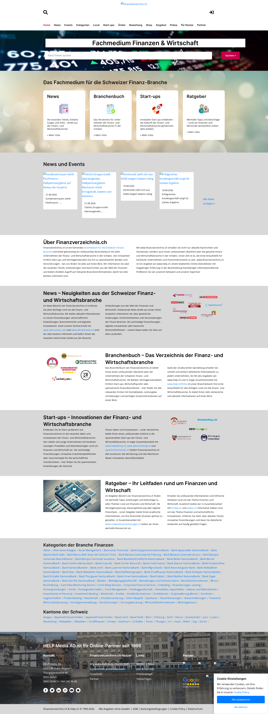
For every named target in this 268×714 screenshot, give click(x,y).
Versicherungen (108, 602)
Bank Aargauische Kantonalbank (150, 550)
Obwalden (80, 621)
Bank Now (68, 572)
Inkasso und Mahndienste (202, 589)
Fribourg (159, 617)
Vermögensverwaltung (83, 602)
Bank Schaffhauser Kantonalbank (163, 572)
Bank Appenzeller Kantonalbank (189, 550)
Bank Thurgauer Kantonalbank (97, 576)
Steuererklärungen (195, 598)
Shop (149, 25)
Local (96, 25)
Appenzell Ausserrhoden (68, 617)
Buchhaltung (50, 585)
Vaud (177, 621)
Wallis (186, 621)
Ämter (121, 25)
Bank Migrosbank (152, 567)
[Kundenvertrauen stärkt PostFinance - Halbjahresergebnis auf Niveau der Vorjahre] (60, 180)
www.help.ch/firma (177, 383)
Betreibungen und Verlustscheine (159, 580)
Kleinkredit (107, 593)
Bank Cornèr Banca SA (128, 563)
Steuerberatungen (171, 598)
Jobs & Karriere (145, 669)
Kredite (120, 593)
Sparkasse (151, 598)
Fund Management (116, 589)
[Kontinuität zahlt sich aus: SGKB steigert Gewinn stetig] (138, 176)
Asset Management (90, 550)
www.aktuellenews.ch (82, 329)
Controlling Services (109, 585)
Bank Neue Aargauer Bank (179, 567)
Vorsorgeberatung (131, 602)
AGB (135, 709)
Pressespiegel (144, 674)
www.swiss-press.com (54, 329)
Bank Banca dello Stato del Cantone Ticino (91, 554)
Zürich (203, 621)
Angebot (161, 25)
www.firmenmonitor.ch (117, 449)
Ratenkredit (91, 598)
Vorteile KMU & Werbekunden (107, 669)
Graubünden (193, 617)
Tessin (149, 621)
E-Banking (164, 585)
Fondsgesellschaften (90, 589)
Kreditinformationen (139, 593)
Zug (194, 621)
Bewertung (135, 25)
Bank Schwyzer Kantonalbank (203, 572)
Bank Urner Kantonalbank (132, 576)
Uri (170, 621)
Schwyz (111, 621)
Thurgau (160, 621)
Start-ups (108, 25)
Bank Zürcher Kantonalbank (78, 580)
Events (68, 25)
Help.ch (74, 709)
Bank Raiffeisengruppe (128, 572)
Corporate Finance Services (140, 585)
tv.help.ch (176, 507)
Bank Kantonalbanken (75, 567)
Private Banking (73, 598)
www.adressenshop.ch (139, 445)
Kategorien (82, 25)
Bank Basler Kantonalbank (182, 559)
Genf (169, 617)
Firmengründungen (54, 589)
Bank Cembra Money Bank (77, 563)
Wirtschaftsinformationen (160, 602)
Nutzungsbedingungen (154, 709)
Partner (201, 25)
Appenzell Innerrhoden (99, 617)
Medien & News (145, 664)
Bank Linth (96, 567)
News (57, 25)
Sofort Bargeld (134, 598)
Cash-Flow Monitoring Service (78, 585)
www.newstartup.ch (115, 445)
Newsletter (96, 674)
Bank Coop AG (103, 563)
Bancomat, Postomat (116, 550)
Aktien (47, 550)
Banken (101, 580)
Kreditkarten (161, 593)
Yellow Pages (143, 679)
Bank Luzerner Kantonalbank (122, 567)
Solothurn (124, 621)
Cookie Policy (177, 709)
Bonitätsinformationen (194, 580)
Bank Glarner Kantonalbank (183, 563)
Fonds (72, 589)
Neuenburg (50, 621)
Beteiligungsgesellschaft (123, 580)
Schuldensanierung (112, 598)
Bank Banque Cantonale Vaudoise (95, 559)
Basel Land (121, 617)
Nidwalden (65, 621)
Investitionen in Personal (57, 593)
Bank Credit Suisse (154, 563)
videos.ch (192, 507)
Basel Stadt (136, 617)
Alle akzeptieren (241, 699)
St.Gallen (138, 621)
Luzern (214, 617)
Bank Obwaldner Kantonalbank (94, 572)
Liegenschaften (52, 598)
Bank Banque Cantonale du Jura (182, 554)
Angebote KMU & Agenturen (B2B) (110, 664)
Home (46, 25)
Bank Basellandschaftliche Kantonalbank (140, 559)
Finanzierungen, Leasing (186, 585)
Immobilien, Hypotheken (169, 589)
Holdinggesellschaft (141, 589)
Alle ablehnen (241, 707)
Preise (173, 25)
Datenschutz (195, 709)
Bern (149, 617)
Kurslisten (206, 593)
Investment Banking (86, 593)
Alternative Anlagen (64, 550)
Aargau (47, 617)
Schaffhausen (97, 621)
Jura (205, 617)
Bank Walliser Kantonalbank (183, 576)
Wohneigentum (187, 602)
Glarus (179, 617)
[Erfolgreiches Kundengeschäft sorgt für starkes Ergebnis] (177, 178)
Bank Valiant (157, 576)
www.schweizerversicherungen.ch (123, 524)
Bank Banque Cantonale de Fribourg (140, 554)
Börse (214, 580)
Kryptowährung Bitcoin (184, 593)
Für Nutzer (187, 25)
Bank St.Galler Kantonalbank (59, 576)
